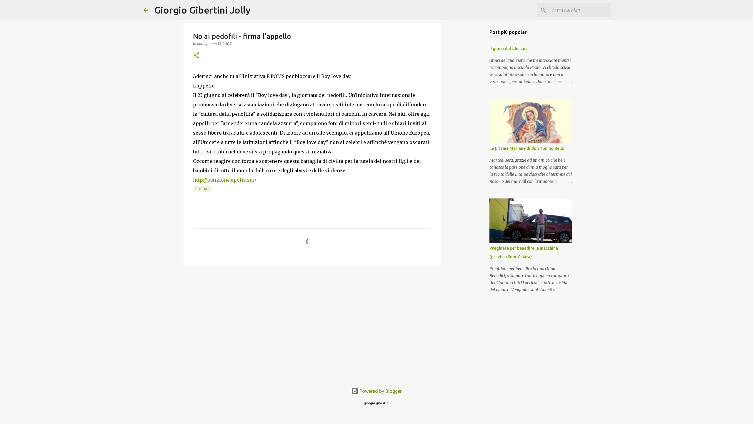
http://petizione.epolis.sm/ (224, 180)
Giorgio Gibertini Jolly (202, 10)
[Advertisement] (312, 315)
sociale (202, 189)
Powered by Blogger (380, 391)
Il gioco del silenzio (508, 48)
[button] (196, 56)
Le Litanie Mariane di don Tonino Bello (526, 148)
